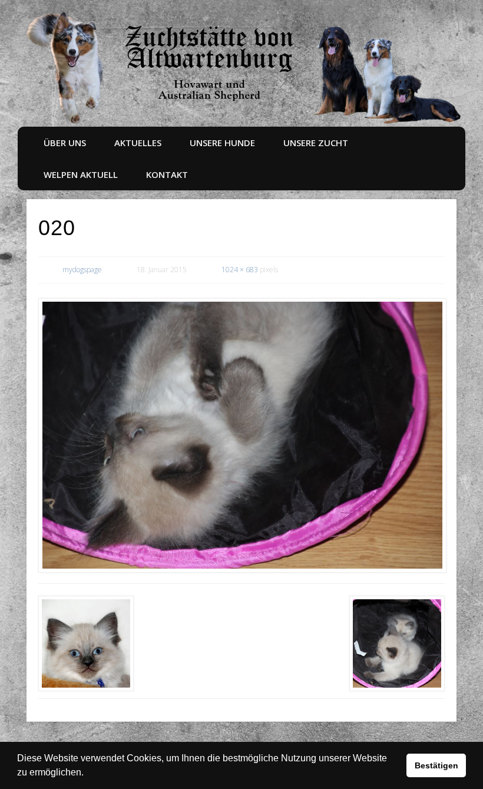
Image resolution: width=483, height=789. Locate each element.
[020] (241, 435)
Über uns (65, 142)
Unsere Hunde (222, 142)
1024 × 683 (239, 270)
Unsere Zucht (315, 142)
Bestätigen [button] (436, 765)
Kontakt (167, 174)
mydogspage (82, 270)
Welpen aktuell (81, 174)
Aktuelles (137, 142)
